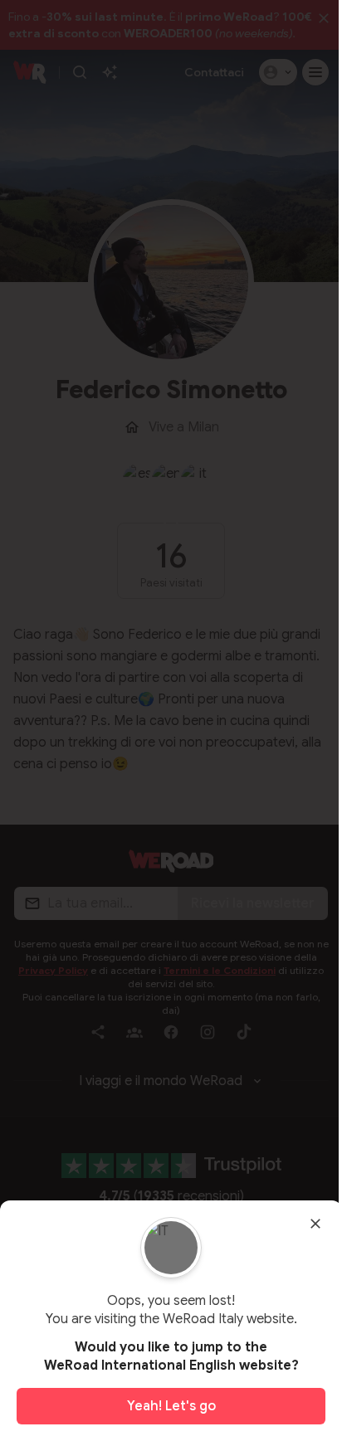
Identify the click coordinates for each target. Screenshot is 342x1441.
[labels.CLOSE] (315, 1223)
